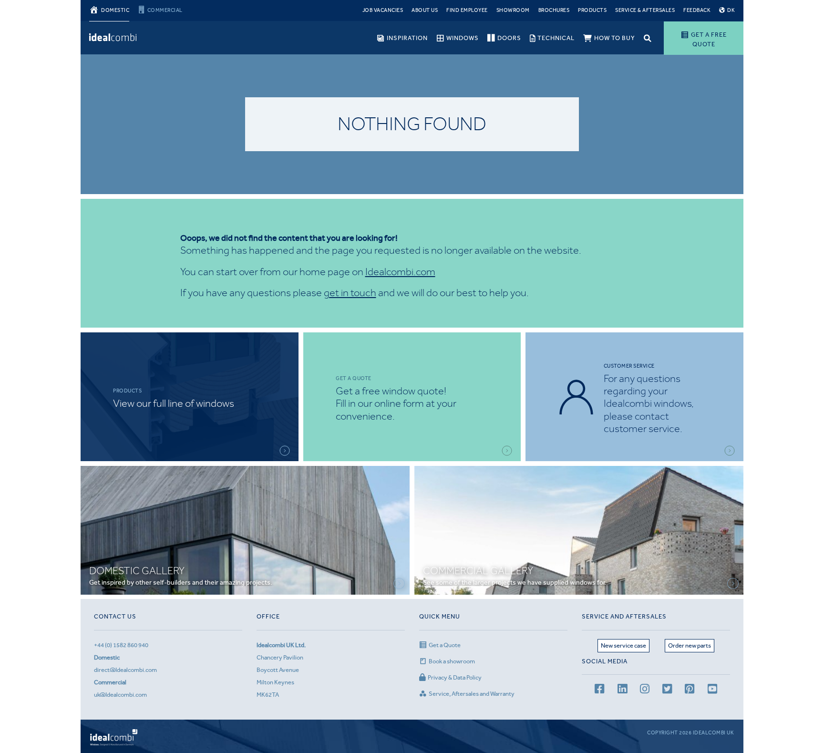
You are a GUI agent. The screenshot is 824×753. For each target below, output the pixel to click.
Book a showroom (452, 661)
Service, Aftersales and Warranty (472, 693)
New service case (623, 645)
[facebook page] (599, 690)
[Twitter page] (667, 690)
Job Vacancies (382, 10)
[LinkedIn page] (622, 690)
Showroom (513, 10)
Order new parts (689, 645)
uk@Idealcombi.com (120, 694)
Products (592, 10)
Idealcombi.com (400, 272)
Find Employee (467, 10)
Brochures (554, 10)
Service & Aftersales (645, 10)
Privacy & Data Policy (455, 677)
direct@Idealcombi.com (125, 669)
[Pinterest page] (689, 690)
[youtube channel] (712, 690)
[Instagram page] (644, 690)
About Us (425, 10)
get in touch (350, 293)
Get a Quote (445, 645)
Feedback (697, 10)
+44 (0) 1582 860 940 (121, 645)
